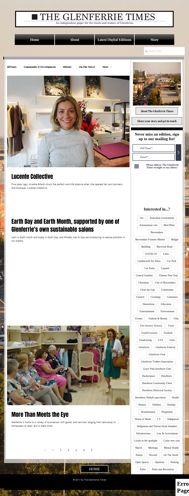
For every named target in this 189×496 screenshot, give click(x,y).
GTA (160, 340)
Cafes (166, 254)
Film (176, 318)
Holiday (171, 404)
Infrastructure (143, 433)
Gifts (172, 340)
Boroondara (157, 232)
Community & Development (40, 66)
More (105, 66)
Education (166, 304)
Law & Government (167, 433)
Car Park (171, 261)
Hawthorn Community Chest (157, 383)
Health (175, 397)
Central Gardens (144, 275)
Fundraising (145, 340)
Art (141, 218)
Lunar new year (172, 440)
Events (138, 318)
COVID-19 (151, 254)
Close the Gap (147, 289)
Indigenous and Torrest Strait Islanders (157, 426)
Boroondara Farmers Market (150, 239)
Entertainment (147, 311)
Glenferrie (144, 347)
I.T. (159, 419)
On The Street (87, 66)
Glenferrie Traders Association (157, 361)
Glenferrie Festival (165, 347)
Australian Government (162, 218)
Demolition (148, 304)
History (67, 66)
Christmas (143, 282)
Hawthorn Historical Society (157, 390)
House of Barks (143, 419)
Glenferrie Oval (157, 354)
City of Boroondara (165, 282)
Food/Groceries (149, 333)
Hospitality (167, 412)
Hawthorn (166, 376)
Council (140, 297)
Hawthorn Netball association (150, 397)
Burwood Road (164, 246)
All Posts (11, 66)
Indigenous (173, 419)
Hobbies (156, 404)
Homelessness (148, 412)
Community (167, 289)
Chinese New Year (168, 275)
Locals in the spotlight (145, 440)
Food (171, 325)
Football (168, 333)
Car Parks (150, 268)
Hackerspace (148, 376)
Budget (174, 239)
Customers (172, 297)
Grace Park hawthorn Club (157, 368)
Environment (167, 311)
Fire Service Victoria (151, 325)
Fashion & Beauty (158, 318)
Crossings (156, 297)
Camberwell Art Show (149, 261)
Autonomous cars (148, 225)
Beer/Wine (169, 225)
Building (145, 246)
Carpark (165, 268)
